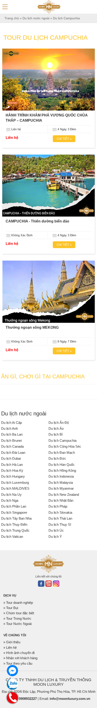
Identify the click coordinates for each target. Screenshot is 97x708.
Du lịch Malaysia (60, 482)
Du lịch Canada (12, 446)
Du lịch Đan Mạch (61, 452)
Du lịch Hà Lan (12, 464)
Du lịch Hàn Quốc (61, 464)
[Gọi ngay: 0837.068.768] (12, 697)
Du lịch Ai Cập (11, 422)
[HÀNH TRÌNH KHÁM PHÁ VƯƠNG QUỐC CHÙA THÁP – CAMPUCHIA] (48, 80)
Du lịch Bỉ (55, 434)
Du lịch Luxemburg (15, 482)
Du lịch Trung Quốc (15, 530)
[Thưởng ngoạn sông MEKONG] (48, 292)
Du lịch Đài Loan (13, 452)
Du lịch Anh (9, 428)
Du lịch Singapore (14, 512)
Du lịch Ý (55, 536)
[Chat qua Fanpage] (12, 670)
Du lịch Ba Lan (12, 434)
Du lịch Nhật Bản (60, 500)
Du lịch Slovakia (60, 512)
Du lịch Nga (9, 500)
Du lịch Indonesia (61, 476)
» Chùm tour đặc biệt (18, 613)
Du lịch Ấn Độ (58, 422)
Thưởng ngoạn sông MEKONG (32, 327)
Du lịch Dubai (11, 458)
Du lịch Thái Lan (60, 518)
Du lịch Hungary (13, 476)
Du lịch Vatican (12, 536)
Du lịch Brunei (11, 440)
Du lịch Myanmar (61, 488)
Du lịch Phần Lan (13, 506)
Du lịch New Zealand (63, 494)
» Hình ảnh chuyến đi (19, 653)
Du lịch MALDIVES (15, 488)
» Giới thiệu (11, 642)
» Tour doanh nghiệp (18, 602)
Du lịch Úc (56, 530)
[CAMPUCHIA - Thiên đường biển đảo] (48, 186)
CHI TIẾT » (64, 139)
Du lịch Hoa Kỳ (12, 470)
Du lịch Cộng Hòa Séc (64, 446)
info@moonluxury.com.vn (70, 699)
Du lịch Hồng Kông (62, 470)
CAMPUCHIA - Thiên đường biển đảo (37, 221)
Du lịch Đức (57, 458)
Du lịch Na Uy (11, 494)
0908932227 (28, 699)
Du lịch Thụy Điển (14, 524)
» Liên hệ (10, 647)
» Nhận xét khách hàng (20, 658)
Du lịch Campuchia (62, 440)
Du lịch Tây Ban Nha (16, 518)
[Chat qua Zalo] (12, 684)
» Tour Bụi (10, 608)
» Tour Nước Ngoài (17, 624)
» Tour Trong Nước (17, 618)
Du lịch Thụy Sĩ (59, 524)
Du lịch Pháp (57, 506)
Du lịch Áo (56, 428)
